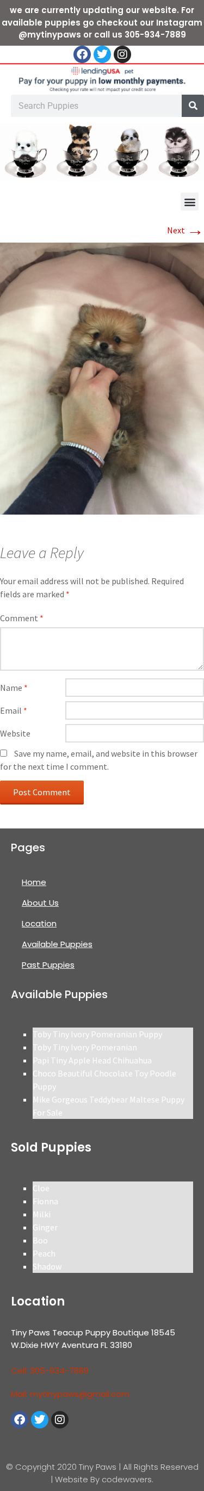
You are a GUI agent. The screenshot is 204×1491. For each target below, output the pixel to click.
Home (34, 882)
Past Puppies (48, 964)
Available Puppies (57, 944)
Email (13, 710)
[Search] (193, 106)
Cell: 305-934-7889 (50, 1370)
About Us (40, 902)
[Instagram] (122, 54)
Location (39, 923)
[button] (190, 202)
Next (185, 230)
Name (14, 687)
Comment (22, 618)
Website (15, 733)
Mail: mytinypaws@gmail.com (70, 1394)
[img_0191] (102, 377)
